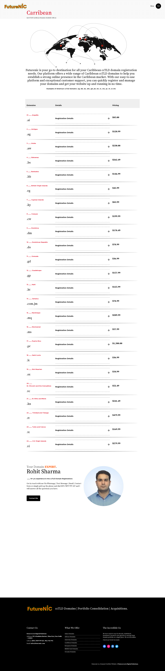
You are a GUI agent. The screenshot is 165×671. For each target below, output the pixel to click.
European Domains (71, 646)
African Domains (70, 637)
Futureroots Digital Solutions (128, 664)
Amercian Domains (71, 640)
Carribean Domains (71, 643)
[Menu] (158, 6)
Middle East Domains (71, 649)
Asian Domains (69, 634)
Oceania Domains (70, 652)
